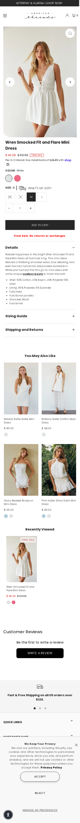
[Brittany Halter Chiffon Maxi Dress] (59, 388)
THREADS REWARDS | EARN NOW (39, 3)
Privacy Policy (51, 767)
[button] (8, 815)
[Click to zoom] (70, 33)
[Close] (76, 743)
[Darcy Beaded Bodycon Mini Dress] (21, 470)
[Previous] (10, 82)
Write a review (40, 653)
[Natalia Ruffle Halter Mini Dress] (21, 388)
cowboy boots (33, 274)
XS (9, 197)
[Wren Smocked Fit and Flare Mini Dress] (21, 559)
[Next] (70, 82)
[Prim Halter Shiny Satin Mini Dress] (59, 470)
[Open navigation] (12, 15)
